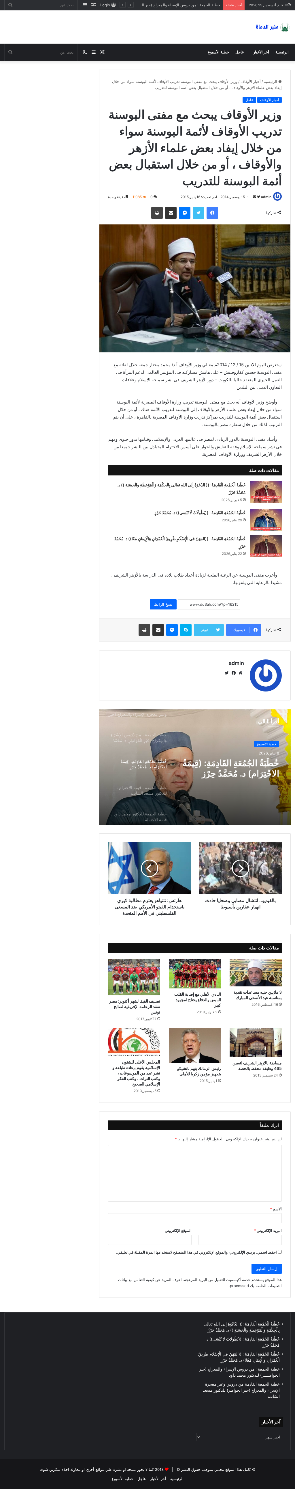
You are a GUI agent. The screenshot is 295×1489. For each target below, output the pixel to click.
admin (266, 197)
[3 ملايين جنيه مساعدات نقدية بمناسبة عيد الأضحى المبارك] (256, 972)
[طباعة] (157, 213)
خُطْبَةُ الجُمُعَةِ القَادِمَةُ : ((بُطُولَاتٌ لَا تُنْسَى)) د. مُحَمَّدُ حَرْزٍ (200, 512)
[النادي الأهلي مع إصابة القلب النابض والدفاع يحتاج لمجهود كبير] (195, 973)
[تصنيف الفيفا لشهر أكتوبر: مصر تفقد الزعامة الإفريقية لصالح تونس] (134, 977)
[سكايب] (186, 630)
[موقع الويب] (240, 673)
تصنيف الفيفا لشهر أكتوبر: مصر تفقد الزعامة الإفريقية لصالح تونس (134, 1006)
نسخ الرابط (163, 604)
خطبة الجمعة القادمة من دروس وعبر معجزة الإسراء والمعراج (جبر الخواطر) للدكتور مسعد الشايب (142, 5)
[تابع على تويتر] (258, 197)
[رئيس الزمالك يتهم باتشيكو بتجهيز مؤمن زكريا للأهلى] (195, 1045)
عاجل (239, 52)
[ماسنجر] (184, 213)
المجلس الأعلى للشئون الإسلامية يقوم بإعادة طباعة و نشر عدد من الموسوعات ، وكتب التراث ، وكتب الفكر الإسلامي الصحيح (136, 1072)
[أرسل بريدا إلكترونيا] (254, 197)
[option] (195, 767)
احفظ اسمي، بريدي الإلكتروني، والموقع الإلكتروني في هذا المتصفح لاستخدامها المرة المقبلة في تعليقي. (196, 1252)
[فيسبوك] (212, 213)
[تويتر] (198, 213)
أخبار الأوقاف (251, 81)
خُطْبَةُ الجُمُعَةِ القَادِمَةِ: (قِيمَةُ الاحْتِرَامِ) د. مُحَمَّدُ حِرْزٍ (230, 768)
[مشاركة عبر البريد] (171, 213)
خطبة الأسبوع (218, 52)
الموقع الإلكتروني (178, 1230)
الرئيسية (282, 52)
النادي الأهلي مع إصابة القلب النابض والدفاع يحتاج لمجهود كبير (197, 999)
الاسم (276, 1209)
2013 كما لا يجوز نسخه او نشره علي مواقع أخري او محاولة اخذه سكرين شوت (101, 1469)
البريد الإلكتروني (268, 1230)
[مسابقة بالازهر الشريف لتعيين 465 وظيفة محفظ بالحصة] (256, 1042)
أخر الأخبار (261, 52)
